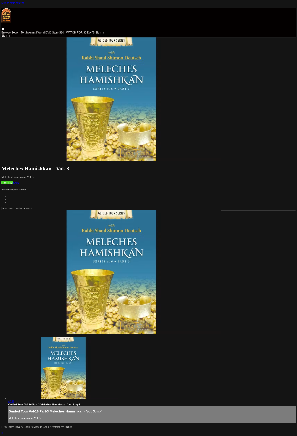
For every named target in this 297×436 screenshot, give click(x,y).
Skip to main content (12, 2)
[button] (3, 29)
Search (16, 32)
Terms (11, 426)
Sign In (5, 35)
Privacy (19, 426)
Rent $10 (7, 182)
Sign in (99, 32)
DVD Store (52, 32)
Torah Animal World (33, 32)
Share (16, 182)
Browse (6, 32)
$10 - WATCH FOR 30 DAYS (77, 32)
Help (4, 426)
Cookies (28, 426)
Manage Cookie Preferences (49, 426)
